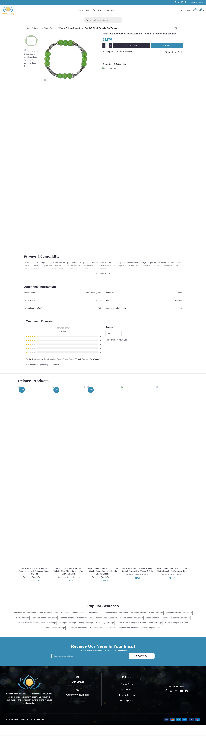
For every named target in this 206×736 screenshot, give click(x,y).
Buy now (167, 46)
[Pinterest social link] (182, 2)
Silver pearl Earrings (67, 623)
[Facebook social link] (175, 2)
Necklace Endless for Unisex (102, 628)
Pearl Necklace (45, 613)
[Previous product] (172, 28)
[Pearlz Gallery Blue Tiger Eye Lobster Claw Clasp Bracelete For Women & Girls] (69, 476)
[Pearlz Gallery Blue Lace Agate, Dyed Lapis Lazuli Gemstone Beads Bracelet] (34, 476)
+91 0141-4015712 (78, 699)
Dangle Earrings (86, 623)
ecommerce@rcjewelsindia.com (77, 685)
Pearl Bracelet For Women (131, 618)
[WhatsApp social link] (185, 2)
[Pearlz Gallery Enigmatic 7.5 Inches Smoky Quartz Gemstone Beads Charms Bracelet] (103, 476)
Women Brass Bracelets (28, 623)
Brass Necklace (156, 613)
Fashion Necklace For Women (85, 613)
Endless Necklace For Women (179, 613)
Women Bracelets (84, 618)
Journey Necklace (138, 613)
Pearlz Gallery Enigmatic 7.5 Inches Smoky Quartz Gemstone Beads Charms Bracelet (103, 571)
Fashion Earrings (48, 623)
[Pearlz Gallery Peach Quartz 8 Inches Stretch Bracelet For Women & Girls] (137, 476)
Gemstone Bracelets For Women (176, 618)
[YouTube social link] (181, 691)
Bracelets (37, 28)
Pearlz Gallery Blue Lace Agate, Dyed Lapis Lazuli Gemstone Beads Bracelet (34, 571)
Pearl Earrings (155, 623)
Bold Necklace (22, 618)
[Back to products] (175, 28)
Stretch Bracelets (67, 618)
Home (28, 28)
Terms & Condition (127, 695)
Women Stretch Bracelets (106, 618)
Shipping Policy (126, 701)
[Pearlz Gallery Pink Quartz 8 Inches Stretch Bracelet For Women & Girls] (172, 476)
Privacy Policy (127, 684)
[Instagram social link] (176, 691)
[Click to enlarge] (45, 80)
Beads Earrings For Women (176, 623)
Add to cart (132, 46)
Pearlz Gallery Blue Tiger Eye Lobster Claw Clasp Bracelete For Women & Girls (68, 571)
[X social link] (178, 2)
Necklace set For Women (25, 613)
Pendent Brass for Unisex (128, 628)
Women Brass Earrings (55, 628)
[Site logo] (8, 10)
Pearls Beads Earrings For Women (131, 623)
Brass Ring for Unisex (151, 628)
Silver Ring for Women (77, 628)
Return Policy (127, 690)
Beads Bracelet (50, 28)
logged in (41, 365)
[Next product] (178, 28)
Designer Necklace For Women (114, 613)
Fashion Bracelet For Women (44, 618)
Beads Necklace (62, 613)
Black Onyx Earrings (105, 623)
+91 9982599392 (77, 701)
